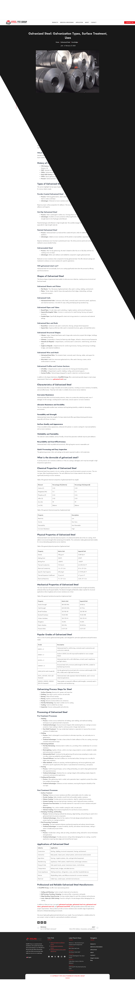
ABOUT (87, 22)
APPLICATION (79, 22)
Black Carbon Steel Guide (74, 948)
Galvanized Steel (65, 42)
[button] (38, 922)
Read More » (71, 946)
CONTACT (93, 22)
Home (57, 42)
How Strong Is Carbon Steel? (74, 952)
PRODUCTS (55, 22)
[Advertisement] (42, 10)
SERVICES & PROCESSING (67, 22)
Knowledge (75, 42)
